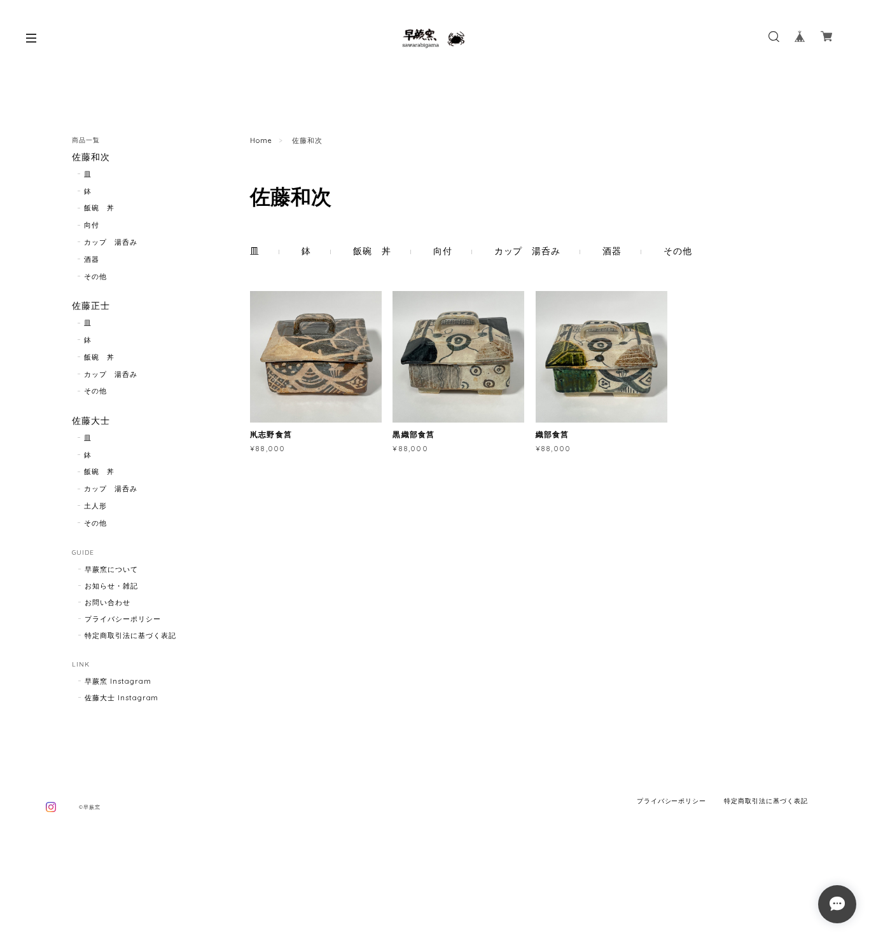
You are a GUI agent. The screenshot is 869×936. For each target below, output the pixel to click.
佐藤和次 (91, 157)
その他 (678, 251)
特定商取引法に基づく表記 (130, 635)
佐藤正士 (91, 306)
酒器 (612, 251)
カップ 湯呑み (527, 251)
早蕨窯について (111, 569)
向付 (442, 251)
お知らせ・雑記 (111, 585)
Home (261, 140)
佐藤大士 (91, 421)
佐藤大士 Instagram (121, 697)
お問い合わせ (107, 602)
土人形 (95, 505)
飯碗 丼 (372, 251)
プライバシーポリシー (123, 618)
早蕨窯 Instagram (118, 681)
